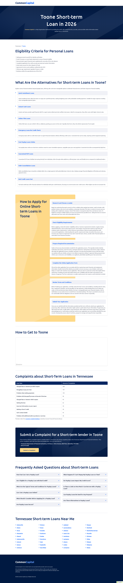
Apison (19, 544)
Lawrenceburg (67, 527)
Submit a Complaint (29, 450)
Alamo (18, 527)
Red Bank (89, 527)
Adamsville (20, 525)
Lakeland (65, 525)
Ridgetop (89, 544)
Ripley (88, 547)
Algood (19, 536)
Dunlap (42, 536)
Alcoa (18, 530)
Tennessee (18, 46)
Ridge (88, 539)
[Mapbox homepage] (19, 364)
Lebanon (65, 530)
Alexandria (20, 533)
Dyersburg (43, 539)
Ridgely (89, 542)
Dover (41, 527)
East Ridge (43, 547)
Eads (41, 542)
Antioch (19, 542)
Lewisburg (66, 536)
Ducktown (43, 533)
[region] (61, 351)
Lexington (66, 539)
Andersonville (20, 539)
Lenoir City (66, 533)
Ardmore (19, 547)
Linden (65, 544)
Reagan (89, 525)
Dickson (42, 525)
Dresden (42, 530)
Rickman (89, 536)
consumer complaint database (33, 418)
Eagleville (43, 544)
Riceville (89, 533)
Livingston (66, 547)
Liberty (65, 542)
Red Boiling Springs (92, 530)
